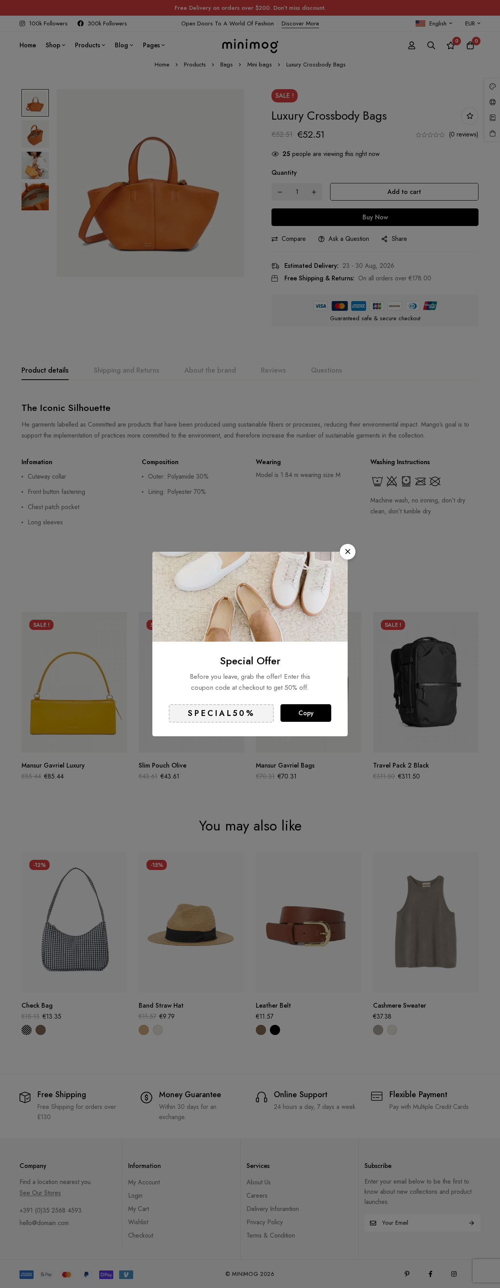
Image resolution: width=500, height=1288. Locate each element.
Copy (306, 713)
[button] (347, 552)
